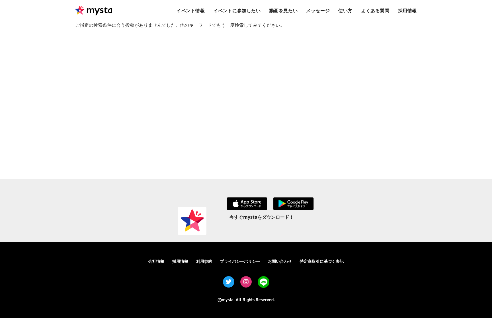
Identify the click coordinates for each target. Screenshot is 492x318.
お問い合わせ (280, 261)
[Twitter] (228, 282)
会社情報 (156, 261)
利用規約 (204, 261)
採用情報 (180, 261)
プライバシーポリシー (240, 261)
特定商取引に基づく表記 (322, 261)
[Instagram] (246, 282)
